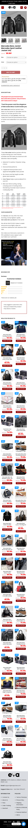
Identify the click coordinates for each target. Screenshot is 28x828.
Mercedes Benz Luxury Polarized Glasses (7, 407)
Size (2, 57)
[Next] (24, 23)
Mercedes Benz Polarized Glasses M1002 (7, 455)
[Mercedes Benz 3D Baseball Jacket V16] (7, 469)
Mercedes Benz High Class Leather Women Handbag (7, 763)
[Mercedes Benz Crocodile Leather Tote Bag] (21, 327)
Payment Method (21, 812)
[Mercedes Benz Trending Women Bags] (21, 635)
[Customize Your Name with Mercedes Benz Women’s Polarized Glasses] (7, 421)
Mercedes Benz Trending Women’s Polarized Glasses (7, 336)
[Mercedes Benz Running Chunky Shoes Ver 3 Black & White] (7, 708)
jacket (13, 172)
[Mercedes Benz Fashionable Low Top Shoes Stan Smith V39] (21, 612)
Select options (7, 340)
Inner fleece (6, 179)
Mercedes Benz (6, 109)
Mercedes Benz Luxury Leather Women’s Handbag (21, 359)
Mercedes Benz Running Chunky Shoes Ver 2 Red (21, 478)
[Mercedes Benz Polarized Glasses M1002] (7, 446)
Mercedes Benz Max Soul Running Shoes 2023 (21, 455)
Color (2, 62)
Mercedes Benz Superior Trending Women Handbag (20, 740)
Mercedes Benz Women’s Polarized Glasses (21, 384)
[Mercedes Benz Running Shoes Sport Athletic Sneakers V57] (21, 564)
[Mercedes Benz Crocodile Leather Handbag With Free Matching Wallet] (7, 587)
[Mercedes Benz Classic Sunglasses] (7, 731)
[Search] (21, 7)
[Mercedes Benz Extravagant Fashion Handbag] (21, 587)
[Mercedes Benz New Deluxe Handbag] (21, 541)
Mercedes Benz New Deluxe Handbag (21, 550)
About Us (5, 800)
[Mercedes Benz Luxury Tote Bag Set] (21, 516)
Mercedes (8, 152)
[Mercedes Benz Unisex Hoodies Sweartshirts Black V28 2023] (7, 516)
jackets (16, 115)
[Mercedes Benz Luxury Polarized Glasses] (7, 398)
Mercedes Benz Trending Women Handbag (7, 384)
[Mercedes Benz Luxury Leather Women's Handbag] (21, 350)
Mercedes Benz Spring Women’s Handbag (21, 407)
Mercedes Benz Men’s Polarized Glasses (21, 717)
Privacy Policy (20, 800)
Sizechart (5, 808)
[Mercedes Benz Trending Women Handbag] (7, 375)
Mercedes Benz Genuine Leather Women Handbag (7, 502)
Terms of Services (21, 797)
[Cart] (25, 7)
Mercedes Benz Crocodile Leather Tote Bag (21, 336)
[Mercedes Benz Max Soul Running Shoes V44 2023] (21, 493)
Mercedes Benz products (8, 220)
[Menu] (2, 7)
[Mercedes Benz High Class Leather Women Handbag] (7, 754)
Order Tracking (6, 805)
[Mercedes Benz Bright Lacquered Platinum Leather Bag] (7, 683)
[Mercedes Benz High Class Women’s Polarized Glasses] (7, 660)
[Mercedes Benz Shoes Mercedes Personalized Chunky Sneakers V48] (21, 683)
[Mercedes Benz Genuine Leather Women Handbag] (7, 493)
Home (2, 43)
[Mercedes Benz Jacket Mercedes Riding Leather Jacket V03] (7, 635)
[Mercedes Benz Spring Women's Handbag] (21, 398)
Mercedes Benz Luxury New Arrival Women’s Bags (7, 621)
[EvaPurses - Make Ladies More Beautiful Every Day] (12, 7)
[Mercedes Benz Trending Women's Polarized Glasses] (7, 327)
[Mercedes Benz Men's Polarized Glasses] (21, 708)
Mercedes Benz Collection (13, 43)
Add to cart (10, 72)
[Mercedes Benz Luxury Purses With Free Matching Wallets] (7, 350)
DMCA (18, 815)
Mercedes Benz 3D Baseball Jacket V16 (7, 477)
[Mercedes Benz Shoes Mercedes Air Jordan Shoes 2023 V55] (7, 541)
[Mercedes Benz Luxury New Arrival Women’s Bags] (7, 612)
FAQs (3, 803)
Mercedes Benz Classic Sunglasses (7, 739)
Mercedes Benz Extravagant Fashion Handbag (20, 596)
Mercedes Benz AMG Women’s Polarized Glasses (20, 669)
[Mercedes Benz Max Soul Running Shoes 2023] (21, 446)
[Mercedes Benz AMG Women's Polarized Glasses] (21, 660)
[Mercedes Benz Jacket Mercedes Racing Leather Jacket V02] (21, 421)
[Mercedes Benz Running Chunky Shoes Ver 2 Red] (21, 469)
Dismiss (17, 3)
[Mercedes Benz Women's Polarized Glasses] (21, 375)
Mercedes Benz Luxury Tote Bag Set (21, 524)
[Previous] (3, 23)
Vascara (5, 216)
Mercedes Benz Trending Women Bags (20, 644)
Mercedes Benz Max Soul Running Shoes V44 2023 (21, 502)
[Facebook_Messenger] (24, 824)
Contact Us (5, 797)
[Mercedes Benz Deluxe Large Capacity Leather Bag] (7, 564)
